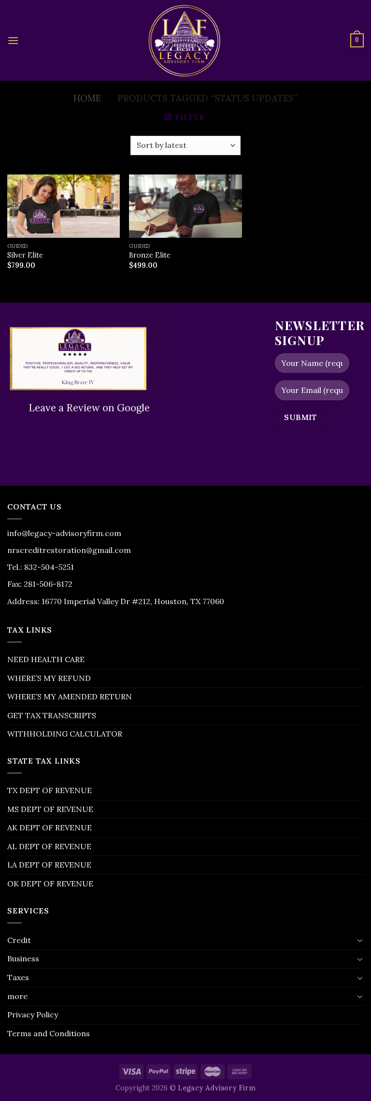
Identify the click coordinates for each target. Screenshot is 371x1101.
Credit (19, 940)
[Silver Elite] (63, 206)
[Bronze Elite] (185, 206)
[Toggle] (360, 940)
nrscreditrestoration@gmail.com (69, 550)
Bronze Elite (150, 255)
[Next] (165, 358)
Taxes (18, 977)
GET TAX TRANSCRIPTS (51, 715)
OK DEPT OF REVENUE (50, 883)
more (17, 996)
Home (87, 98)
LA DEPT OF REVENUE (49, 864)
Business (23, 958)
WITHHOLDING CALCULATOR (64, 734)
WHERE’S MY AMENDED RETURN (69, 696)
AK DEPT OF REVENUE (49, 827)
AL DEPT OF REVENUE (49, 846)
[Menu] (13, 40)
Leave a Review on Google (89, 407)
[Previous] (12, 358)
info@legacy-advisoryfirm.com (64, 533)
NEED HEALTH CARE (46, 659)
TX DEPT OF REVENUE (49, 790)
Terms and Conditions (48, 1033)
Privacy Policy (32, 1014)
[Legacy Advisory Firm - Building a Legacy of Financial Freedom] (185, 40)
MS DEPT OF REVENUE (50, 809)
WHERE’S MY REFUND (49, 678)
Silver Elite (25, 255)
